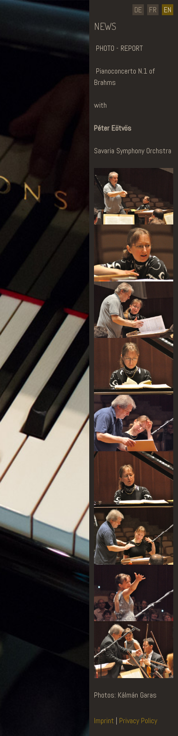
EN (167, 10)
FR (153, 10)
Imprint (105, 721)
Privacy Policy (138, 721)
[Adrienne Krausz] (29, 710)
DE (138, 10)
